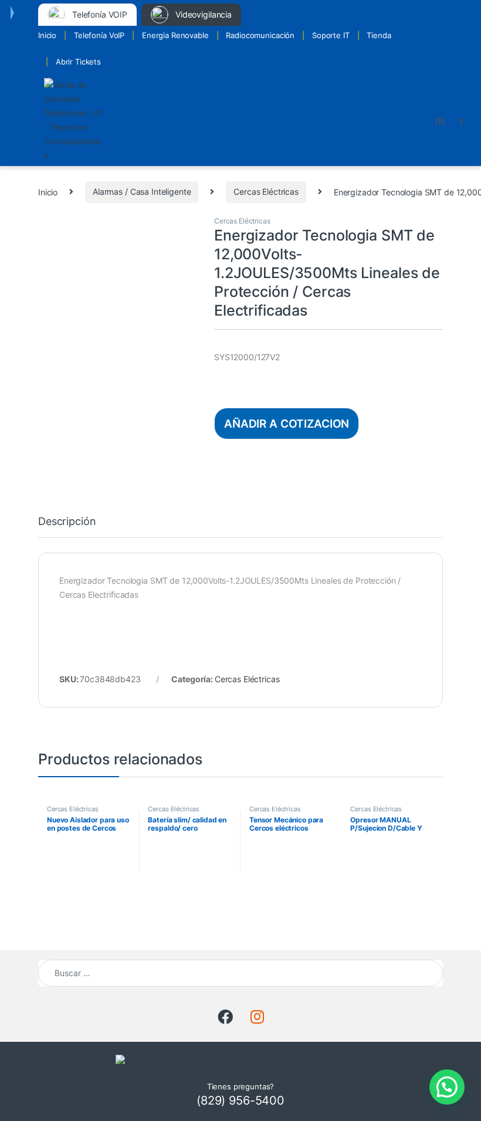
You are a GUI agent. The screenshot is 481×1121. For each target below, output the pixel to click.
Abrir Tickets (78, 61)
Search (441, 120)
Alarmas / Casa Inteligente (142, 192)
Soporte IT (331, 35)
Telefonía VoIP (99, 35)
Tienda (379, 35)
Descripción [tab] (67, 521)
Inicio (47, 35)
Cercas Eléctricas (266, 192)
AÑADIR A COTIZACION (286, 423)
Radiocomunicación (260, 35)
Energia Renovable (175, 35)
